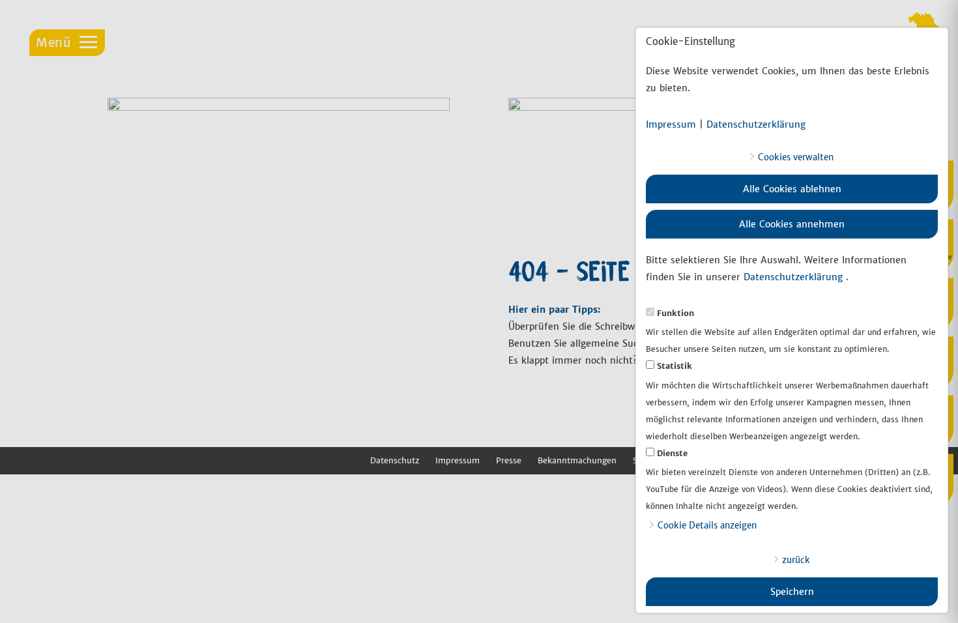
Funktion (675, 313)
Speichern (792, 592)
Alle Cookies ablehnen (792, 189)
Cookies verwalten (796, 157)
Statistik (674, 366)
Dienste (672, 453)
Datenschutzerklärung (756, 124)
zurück (796, 560)
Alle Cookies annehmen (792, 224)
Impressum (671, 124)
